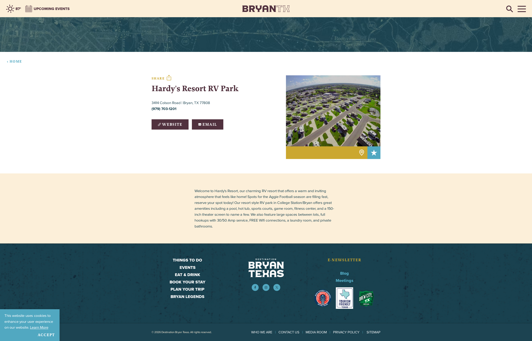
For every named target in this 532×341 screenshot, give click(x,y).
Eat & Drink (187, 275)
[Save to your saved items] (373, 152)
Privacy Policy (346, 332)
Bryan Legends (187, 297)
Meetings (344, 280)
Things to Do (187, 260)
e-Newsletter (344, 260)
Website (172, 124)
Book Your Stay (187, 282)
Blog (344, 273)
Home (16, 61)
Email (209, 124)
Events (187, 267)
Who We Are (261, 332)
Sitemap (373, 332)
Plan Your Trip (187, 289)
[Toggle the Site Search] (509, 8)
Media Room (316, 332)
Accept (46, 335)
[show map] (361, 152)
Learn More (39, 327)
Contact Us (288, 332)
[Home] (266, 8)
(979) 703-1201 (164, 108)
